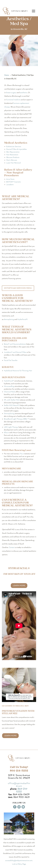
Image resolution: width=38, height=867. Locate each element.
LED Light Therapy (11, 427)
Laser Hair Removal (13, 163)
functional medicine (13, 100)
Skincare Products (12, 157)
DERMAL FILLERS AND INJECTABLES (14, 339)
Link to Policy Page (19, 864)
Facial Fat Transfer (10, 360)
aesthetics (23, 93)
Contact (11, 547)
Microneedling (9, 386)
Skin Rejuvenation (13, 152)
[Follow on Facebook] (14, 807)
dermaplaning (9, 319)
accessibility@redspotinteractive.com (18, 861)
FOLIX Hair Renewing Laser (17, 450)
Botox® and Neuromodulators (15, 344)
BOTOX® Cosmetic (13, 182)
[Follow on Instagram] (19, 807)
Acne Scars (10, 179)
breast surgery (11, 93)
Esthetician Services (13, 147)
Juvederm (10, 185)
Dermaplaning (9, 414)
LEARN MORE (19, 586)
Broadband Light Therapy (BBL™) (16, 419)
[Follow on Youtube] (23, 807)
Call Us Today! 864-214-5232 (19, 768)
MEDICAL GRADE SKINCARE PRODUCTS (17, 482)
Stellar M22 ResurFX (12, 405)
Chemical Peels (9, 392)
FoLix (22, 454)
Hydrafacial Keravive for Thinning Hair (18, 371)
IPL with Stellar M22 (11, 400)
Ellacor (6, 433)
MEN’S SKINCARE (11, 468)
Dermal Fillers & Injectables (16, 149)
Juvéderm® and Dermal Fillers (15, 352)
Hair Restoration (12, 155)
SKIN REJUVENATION (13, 377)
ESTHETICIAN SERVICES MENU (18, 288)
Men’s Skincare (11, 160)
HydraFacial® (23, 319)
